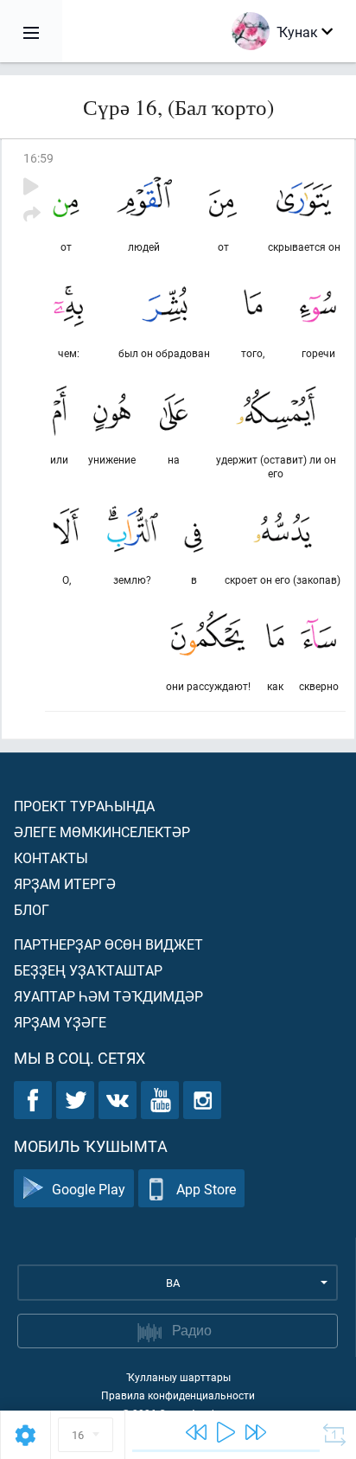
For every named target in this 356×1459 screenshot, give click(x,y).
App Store (206, 1189)
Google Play (88, 1189)
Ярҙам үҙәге (60, 1022)
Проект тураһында (84, 806)
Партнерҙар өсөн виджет (108, 944)
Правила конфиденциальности (178, 1395)
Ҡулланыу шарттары (178, 1377)
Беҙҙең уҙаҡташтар (88, 970)
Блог (31, 909)
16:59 (38, 158)
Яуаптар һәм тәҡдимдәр (108, 996)
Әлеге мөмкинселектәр (102, 831)
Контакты (51, 857)
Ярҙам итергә (65, 883)
